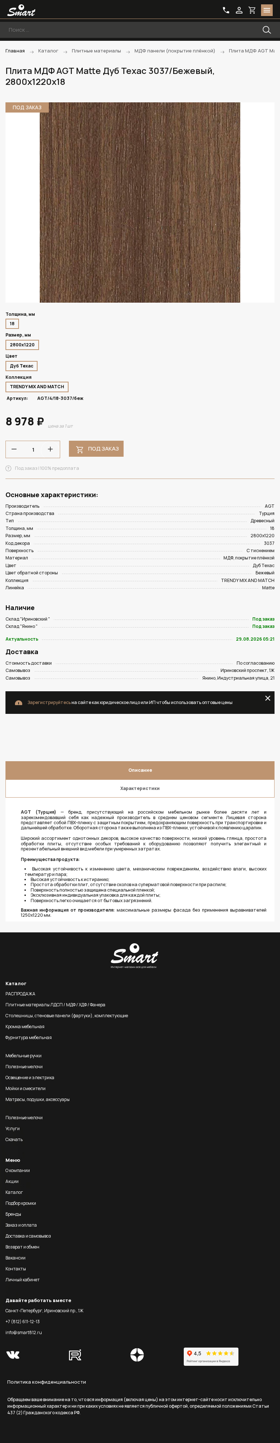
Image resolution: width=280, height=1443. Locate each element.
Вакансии (15, 1258)
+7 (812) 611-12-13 (22, 1321)
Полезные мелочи (24, 1066)
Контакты (15, 1269)
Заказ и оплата (21, 1225)
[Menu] (267, 10)
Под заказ (103, 448)
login (239, 10)
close (268, 698)
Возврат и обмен (22, 1247)
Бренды (13, 1214)
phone (226, 10)
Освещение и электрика (29, 1077)
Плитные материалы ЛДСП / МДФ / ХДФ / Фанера (55, 1005)
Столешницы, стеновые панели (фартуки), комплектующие (66, 1016)
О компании (17, 1170)
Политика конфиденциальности (46, 1382)
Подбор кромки (20, 1203)
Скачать (14, 1139)
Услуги (12, 1128)
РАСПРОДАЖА (20, 994)
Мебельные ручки (23, 1056)
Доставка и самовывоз (28, 1236)
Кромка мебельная (24, 1026)
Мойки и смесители (25, 1088)
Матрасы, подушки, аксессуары (37, 1099)
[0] (252, 10)
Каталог (14, 1192)
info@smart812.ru (23, 1332)
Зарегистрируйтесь (49, 702)
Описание (140, 770)
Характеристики (140, 788)
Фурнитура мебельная (28, 1037)
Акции (12, 1181)
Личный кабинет (22, 1280)
